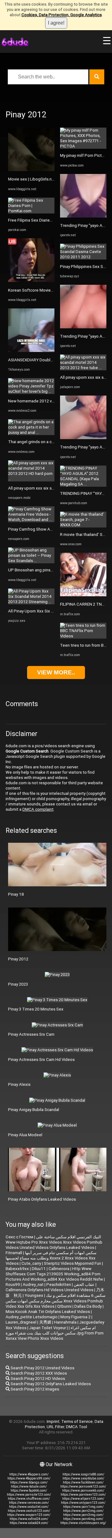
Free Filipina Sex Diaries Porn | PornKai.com (48, 220)
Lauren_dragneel (21, 1322)
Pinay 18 (16, 894)
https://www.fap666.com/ (29, 1491)
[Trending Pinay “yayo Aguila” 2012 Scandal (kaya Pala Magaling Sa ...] (83, 216)
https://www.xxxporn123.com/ (28, 1515)
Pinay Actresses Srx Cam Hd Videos (41, 1059)
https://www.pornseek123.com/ (83, 1486)
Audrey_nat (33, 1284)
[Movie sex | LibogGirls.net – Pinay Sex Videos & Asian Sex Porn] (31, 169)
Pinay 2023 (18, 984)
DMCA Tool (76, 1426)
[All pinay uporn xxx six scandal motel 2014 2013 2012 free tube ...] (83, 367)
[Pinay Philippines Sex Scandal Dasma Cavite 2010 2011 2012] (83, 257)
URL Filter (55, 1426)
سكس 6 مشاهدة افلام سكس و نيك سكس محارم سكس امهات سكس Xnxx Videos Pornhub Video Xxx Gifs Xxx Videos (55, 1301)
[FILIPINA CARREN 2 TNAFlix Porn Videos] (83, 595)
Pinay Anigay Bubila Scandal (33, 1109)
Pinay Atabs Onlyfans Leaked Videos (42, 1199)
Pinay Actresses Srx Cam (31, 1034)
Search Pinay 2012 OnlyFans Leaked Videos (50, 1383)
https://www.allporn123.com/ (83, 1499)
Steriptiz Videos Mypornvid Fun (72, 1263)
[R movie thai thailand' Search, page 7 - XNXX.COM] (83, 525)
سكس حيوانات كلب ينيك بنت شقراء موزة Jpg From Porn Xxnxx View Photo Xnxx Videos (55, 1335)
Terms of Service (77, 1421)
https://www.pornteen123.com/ (83, 1495)
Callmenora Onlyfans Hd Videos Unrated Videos (49, 1289)
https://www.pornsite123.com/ (29, 1495)
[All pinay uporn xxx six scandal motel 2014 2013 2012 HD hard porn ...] (31, 478)
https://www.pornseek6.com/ (83, 1491)
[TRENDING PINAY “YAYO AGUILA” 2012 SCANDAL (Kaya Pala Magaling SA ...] (83, 484)
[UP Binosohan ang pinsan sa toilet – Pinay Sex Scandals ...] (31, 560)
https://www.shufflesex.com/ (29, 1499)
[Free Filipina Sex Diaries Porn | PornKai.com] (31, 210)
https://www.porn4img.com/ (83, 1519)
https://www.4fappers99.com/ (28, 1478)
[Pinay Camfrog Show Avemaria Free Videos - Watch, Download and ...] (31, 519)
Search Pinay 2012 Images (34, 1389)
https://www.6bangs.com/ (29, 1482)
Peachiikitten (58, 1284)
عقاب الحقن (84, 1284)
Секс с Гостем (19, 1237)
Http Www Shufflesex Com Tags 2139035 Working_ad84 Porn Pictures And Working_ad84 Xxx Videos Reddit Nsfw (54, 1274)
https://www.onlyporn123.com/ (83, 1503)
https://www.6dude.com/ (29, 1486)
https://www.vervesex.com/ (29, 1503)
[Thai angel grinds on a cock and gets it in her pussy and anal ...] (31, 432)
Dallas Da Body (88, 1306)
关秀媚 (45, 1322)
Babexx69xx (17, 1268)
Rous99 (13, 1284)
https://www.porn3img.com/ (83, 1515)
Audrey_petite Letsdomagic (32, 1317)
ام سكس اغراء (83, 1327)
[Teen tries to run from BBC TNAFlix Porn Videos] (83, 636)
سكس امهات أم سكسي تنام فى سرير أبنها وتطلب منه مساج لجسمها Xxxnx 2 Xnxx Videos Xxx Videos (51, 1258)
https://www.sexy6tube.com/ (83, 1478)
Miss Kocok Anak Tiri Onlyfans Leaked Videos (48, 1311)
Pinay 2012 (18, 959)
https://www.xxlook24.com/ (29, 1523)
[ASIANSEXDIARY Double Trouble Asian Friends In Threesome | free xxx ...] (31, 350)
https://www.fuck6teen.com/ (83, 1482)
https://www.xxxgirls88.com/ (83, 1474)
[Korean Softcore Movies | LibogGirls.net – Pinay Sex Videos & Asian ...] (31, 280)
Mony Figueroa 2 (75, 1317)
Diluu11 (39, 1268)
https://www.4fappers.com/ (29, 1474)
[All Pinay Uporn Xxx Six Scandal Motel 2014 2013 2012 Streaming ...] (31, 601)
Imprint (53, 1421)
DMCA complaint (38, 809)
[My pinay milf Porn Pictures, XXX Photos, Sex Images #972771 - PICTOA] (83, 146)
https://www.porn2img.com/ (83, 1511)
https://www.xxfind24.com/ (29, 1519)
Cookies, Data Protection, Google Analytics (61, 14)
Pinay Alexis (19, 1084)
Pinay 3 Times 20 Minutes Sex (35, 1009)
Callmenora (59, 1268)
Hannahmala (65, 1322)
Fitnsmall (14, 1252)
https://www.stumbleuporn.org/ (83, 1523)
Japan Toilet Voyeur (47, 1327)
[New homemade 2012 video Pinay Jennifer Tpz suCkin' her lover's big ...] (31, 391)
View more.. (56, 672)
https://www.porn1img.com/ (83, 1507)
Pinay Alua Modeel (25, 1134)
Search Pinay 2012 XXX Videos (38, 1373)
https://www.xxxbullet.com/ (29, 1507)
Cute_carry (31, 1263)
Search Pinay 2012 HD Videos (37, 1378)
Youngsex (34, 1295)
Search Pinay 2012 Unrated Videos (42, 1368)
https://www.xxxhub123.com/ (29, 1511)
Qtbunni (64, 1306)
